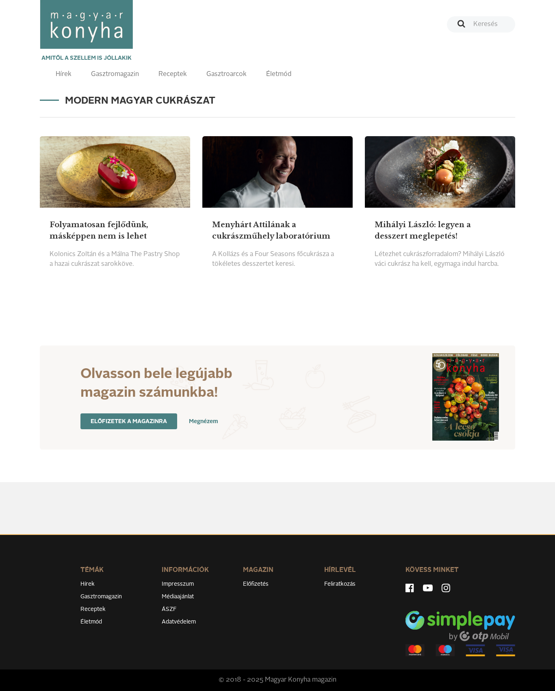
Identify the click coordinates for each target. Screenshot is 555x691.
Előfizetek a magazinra (129, 421)
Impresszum (178, 584)
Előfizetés (256, 584)
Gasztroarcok (226, 74)
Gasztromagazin (115, 74)
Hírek (64, 74)
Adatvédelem (179, 622)
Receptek (172, 74)
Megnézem (203, 421)
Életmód (278, 74)
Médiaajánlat (178, 597)
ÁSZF (169, 609)
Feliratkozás (340, 584)
